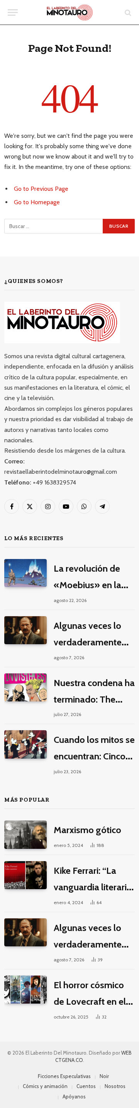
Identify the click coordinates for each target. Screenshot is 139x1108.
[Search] (127, 12)
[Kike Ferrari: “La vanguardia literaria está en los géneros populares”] (25, 875)
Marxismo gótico (87, 829)
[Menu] (13, 12)
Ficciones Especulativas (64, 1076)
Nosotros (115, 1086)
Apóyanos (74, 1096)
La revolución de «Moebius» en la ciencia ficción (87, 585)
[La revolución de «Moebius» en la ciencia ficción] (25, 573)
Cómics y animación (45, 1086)
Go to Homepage (37, 202)
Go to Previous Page (41, 188)
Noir (104, 1076)
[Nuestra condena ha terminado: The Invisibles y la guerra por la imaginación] (25, 687)
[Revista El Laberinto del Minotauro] (70, 12)
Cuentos (86, 1086)
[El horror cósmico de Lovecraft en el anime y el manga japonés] (25, 990)
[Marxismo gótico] (25, 834)
